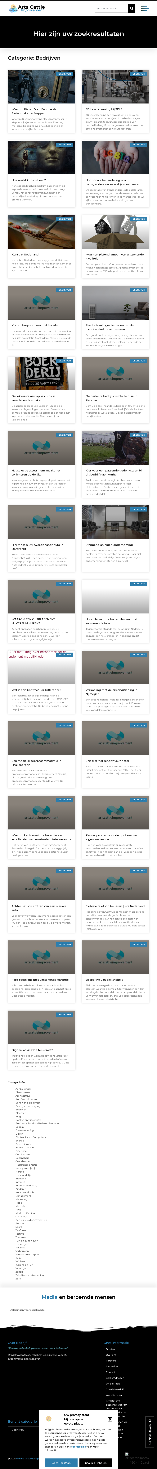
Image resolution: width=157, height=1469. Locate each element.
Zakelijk (20, 1271)
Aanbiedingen (24, 1088)
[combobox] (111, 8)
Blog (18, 1116)
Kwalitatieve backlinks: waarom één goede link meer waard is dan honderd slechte (117, 1408)
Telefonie (21, 1230)
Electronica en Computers (31, 1137)
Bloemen (21, 1113)
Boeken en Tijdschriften (29, 1119)
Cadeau (20, 1126)
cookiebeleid (78, 1446)
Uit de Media (113, 1383)
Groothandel (23, 1161)
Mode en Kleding (25, 1213)
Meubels (20, 1206)
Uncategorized (24, 1244)
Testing (20, 1233)
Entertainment (24, 1144)
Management (23, 1195)
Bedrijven (21, 1109)
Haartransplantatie (26, 1164)
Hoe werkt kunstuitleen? (29, 180)
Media (19, 1202)
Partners (111, 1360)
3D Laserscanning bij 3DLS (104, 109)
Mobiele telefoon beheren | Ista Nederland (115, 906)
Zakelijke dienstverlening (30, 1275)
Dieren (19, 1133)
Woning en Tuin (25, 1264)
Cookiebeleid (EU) (116, 1389)
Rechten (20, 1223)
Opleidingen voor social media (27, 1309)
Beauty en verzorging (28, 1106)
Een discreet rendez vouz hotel (107, 761)
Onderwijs (21, 1216)
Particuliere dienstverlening (31, 1220)
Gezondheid (22, 1157)
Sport (19, 1226)
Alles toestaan (61, 1462)
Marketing (21, 1199)
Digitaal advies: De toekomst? (32, 1050)
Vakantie (20, 1247)
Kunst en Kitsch (25, 1192)
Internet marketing (27, 1185)
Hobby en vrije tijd (26, 1168)
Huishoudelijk (23, 1175)
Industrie (21, 1178)
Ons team (111, 1349)
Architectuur (23, 1095)
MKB (18, 1209)
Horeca (20, 1171)
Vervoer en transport (27, 1254)
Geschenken (23, 1154)
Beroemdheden (115, 1377)
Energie (20, 1140)
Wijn (18, 1257)
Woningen (21, 1268)
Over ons (111, 1354)
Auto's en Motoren (26, 1099)
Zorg (18, 1278)
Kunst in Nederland (25, 254)
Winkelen (21, 1261)
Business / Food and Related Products (37, 1123)
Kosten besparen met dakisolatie (35, 325)
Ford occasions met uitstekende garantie (40, 979)
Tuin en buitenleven (27, 1240)
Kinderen (21, 1188)
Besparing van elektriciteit (104, 979)
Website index (114, 1395)
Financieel (21, 1151)
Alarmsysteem (24, 1092)
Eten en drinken (25, 1147)
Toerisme (21, 1237)
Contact (110, 1372)
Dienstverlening (25, 1130)
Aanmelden (112, 1366)
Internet (20, 1182)
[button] (110, 1419)
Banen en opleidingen (28, 1102)
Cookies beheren (96, 1462)
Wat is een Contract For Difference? (36, 690)
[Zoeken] (131, 8)
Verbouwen (22, 1251)
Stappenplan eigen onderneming (109, 545)
